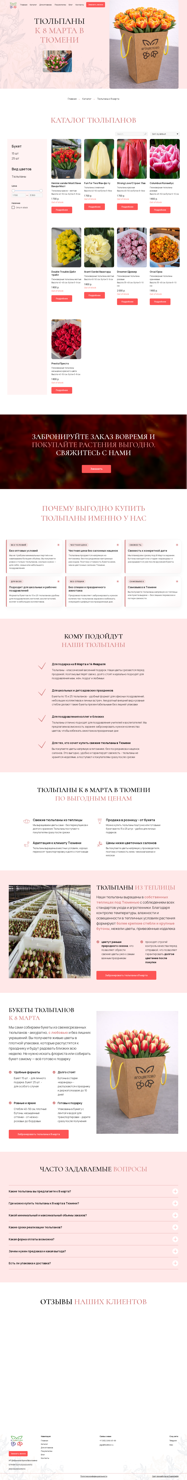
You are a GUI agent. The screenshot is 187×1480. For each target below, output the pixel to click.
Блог (71, 5)
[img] (13, 5)
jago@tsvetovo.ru (106, 1445)
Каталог (33, 5)
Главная (23, 5)
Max (171, 1445)
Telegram (173, 1440)
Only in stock (22, 207)
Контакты (80, 5)
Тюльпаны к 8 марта (108, 98)
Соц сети (173, 1436)
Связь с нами (105, 1436)
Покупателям (60, 5)
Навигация (46, 1436)
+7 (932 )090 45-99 (108, 1440)
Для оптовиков (45, 5)
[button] (95, 4)
